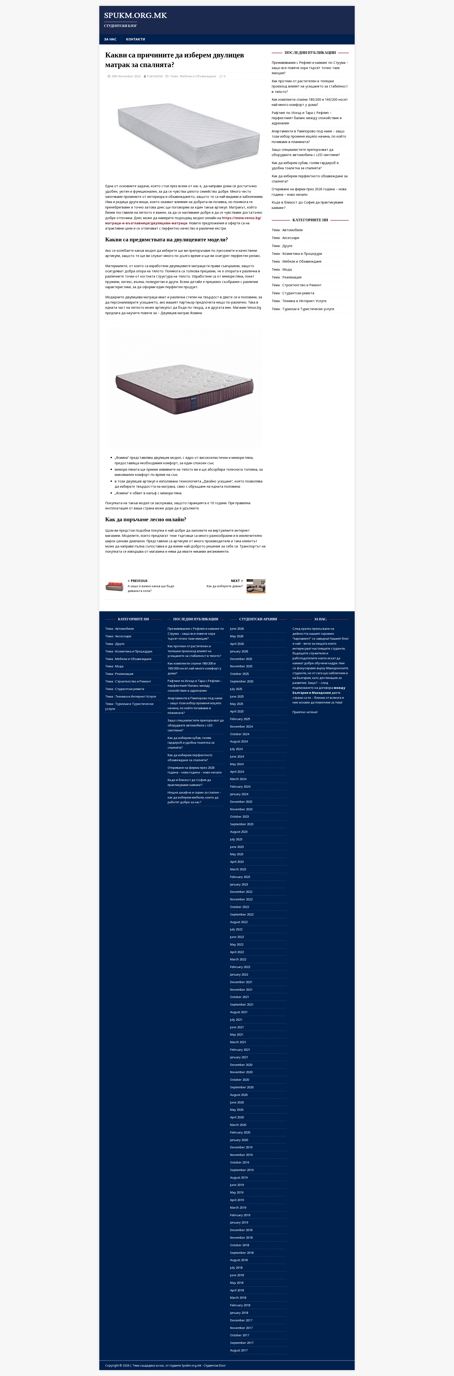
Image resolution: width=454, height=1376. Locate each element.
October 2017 (239, 1335)
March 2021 (238, 1042)
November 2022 (241, 899)
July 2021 (236, 1019)
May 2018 (236, 1283)
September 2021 (241, 1004)
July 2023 (236, 839)
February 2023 (240, 877)
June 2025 (237, 696)
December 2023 (241, 801)
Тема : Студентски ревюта (293, 293)
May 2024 (236, 764)
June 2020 (237, 1102)
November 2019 (241, 1155)
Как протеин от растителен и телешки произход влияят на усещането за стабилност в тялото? (310, 86)
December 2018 (241, 1230)
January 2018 (239, 1313)
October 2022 (239, 907)
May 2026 (236, 636)
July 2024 (236, 749)
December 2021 (241, 982)
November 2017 (241, 1328)
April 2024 (237, 771)
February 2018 (240, 1305)
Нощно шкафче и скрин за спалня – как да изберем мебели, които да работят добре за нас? (194, 797)
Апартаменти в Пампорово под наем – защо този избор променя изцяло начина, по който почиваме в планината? (309, 136)
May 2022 (236, 944)
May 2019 (236, 1192)
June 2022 (237, 937)
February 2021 (240, 1049)
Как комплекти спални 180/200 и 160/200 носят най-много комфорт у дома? (194, 668)
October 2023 (239, 816)
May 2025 (236, 704)
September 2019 (241, 1170)
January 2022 (239, 974)
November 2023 (241, 809)
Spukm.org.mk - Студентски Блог (204, 1365)
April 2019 (237, 1200)
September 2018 (241, 1252)
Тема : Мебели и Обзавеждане (193, 76)
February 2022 (240, 967)
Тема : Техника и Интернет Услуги (299, 301)
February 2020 (240, 1132)
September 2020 (241, 1087)
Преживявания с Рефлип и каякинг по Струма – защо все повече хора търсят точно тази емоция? (310, 67)
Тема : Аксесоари (285, 237)
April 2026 (237, 644)
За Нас (110, 39)
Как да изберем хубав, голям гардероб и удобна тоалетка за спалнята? (191, 743)
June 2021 (237, 1027)
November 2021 (241, 989)
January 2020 (239, 1140)
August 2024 (239, 741)
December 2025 (241, 659)
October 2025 (239, 674)
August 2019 (239, 1177)
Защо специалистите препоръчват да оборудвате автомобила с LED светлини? (196, 725)
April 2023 (237, 861)
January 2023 (239, 884)
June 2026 (237, 628)
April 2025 (237, 711)
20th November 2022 (126, 76)
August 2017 (239, 1350)
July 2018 (236, 1267)
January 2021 (239, 1057)
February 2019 (240, 1215)
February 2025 (240, 719)
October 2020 (239, 1079)
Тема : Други (282, 245)
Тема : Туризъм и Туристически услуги (303, 309)
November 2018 (241, 1237)
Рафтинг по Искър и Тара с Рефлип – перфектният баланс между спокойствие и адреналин (307, 118)
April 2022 (237, 952)
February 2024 (240, 786)
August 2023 (239, 831)
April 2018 (237, 1290)
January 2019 (239, 1222)
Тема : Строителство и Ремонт (297, 285)
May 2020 (236, 1109)
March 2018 (238, 1297)
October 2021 (239, 997)
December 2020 (241, 1065)
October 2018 (239, 1245)
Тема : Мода (282, 269)
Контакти (135, 39)
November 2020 (241, 1072)
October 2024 (239, 734)
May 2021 (236, 1034)
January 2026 (239, 651)
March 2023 (238, 869)
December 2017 (241, 1320)
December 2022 (241, 892)
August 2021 (239, 1012)
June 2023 (237, 847)
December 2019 (241, 1147)
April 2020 (237, 1117)
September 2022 (241, 914)
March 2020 (238, 1125)
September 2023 (241, 824)
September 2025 (241, 681)
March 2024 (238, 779)
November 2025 (241, 666)
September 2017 (241, 1343)
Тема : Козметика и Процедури (297, 253)
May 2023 (236, 854)
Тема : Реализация (286, 277)
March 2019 (238, 1207)
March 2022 (238, 959)
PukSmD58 (154, 76)
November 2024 (241, 726)
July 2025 (236, 689)
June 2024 (237, 756)
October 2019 (239, 1162)
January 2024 (239, 794)
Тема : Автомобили (287, 230)
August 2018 (239, 1260)
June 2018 (237, 1275)
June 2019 (237, 1185)
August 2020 (239, 1095)
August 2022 (239, 922)
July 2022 (236, 929)
